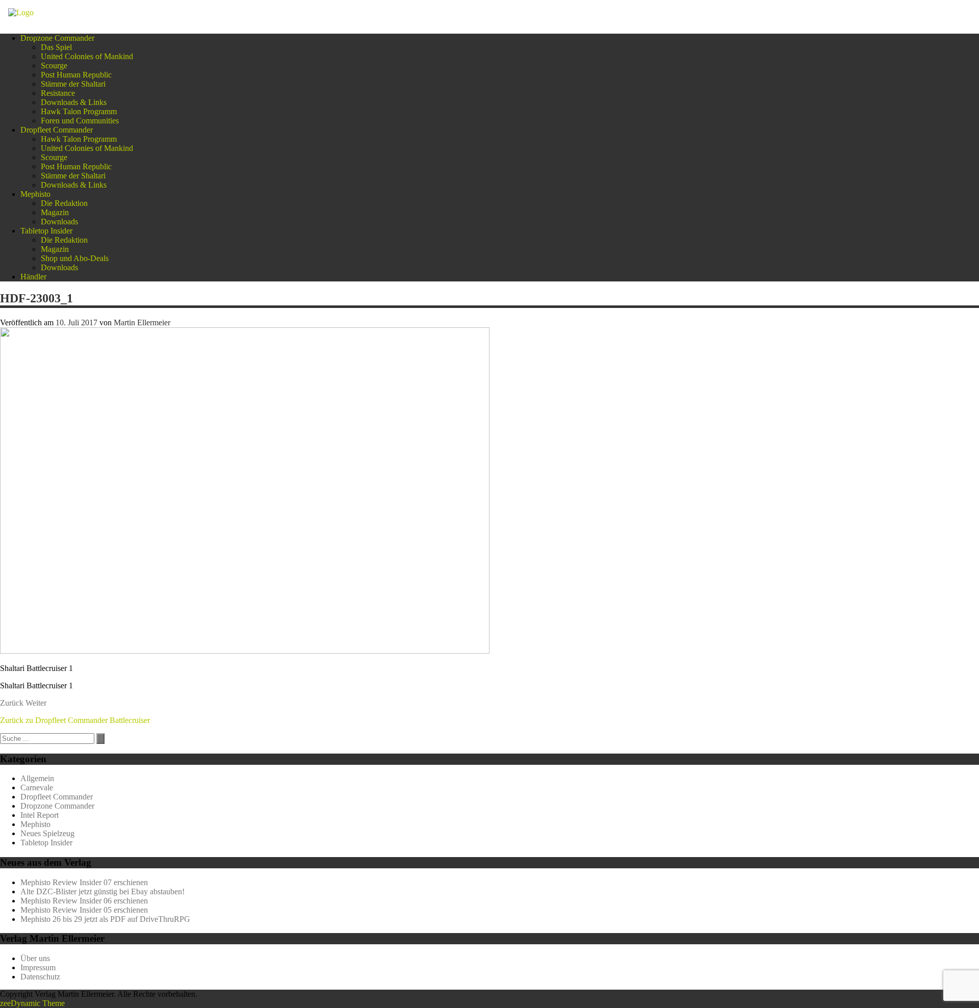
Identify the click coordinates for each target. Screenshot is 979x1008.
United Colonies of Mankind (87, 56)
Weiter (35, 703)
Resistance (58, 93)
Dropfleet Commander (56, 129)
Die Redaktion (64, 203)
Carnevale (36, 787)
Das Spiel (56, 47)
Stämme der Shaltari (73, 84)
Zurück (11, 703)
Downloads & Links (74, 102)
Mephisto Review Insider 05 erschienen (84, 910)
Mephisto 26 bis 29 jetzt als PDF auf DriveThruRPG (105, 919)
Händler (33, 276)
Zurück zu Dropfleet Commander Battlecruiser (75, 720)
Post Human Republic (76, 74)
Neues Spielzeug (47, 833)
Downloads (59, 221)
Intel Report (39, 815)
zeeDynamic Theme (32, 1003)
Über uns (35, 958)
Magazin (55, 212)
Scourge (54, 65)
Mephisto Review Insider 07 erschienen (84, 882)
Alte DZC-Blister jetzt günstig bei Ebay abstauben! (102, 891)
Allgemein (37, 778)
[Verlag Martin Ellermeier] (21, 12)
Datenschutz (40, 976)
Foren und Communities (80, 120)
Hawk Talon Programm (79, 111)
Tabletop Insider (46, 230)
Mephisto (35, 194)
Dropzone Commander (57, 38)
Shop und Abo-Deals (75, 258)
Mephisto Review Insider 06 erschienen (84, 900)
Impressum (38, 967)
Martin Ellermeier (142, 322)
